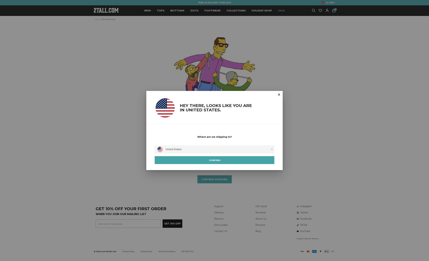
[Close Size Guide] (279, 94)
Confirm (214, 160)
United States (173, 149)
